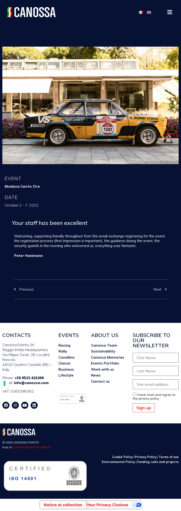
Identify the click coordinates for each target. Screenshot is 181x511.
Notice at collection (63, 505)
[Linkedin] (34, 405)
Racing (64, 345)
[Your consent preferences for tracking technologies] (4, 383)
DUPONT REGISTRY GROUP (31, 447)
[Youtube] (24, 405)
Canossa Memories (107, 357)
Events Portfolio (105, 363)
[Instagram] (15, 405)
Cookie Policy (122, 457)
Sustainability (103, 351)
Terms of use (169, 457)
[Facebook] (5, 405)
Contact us (100, 381)
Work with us (102, 369)
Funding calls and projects (158, 462)
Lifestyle (66, 375)
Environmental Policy (119, 462)
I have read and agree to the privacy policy (154, 397)
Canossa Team (104, 345)
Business (66, 369)
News (96, 375)
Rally (62, 351)
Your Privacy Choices (107, 505)
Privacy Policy (145, 457)
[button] (170, 12)
